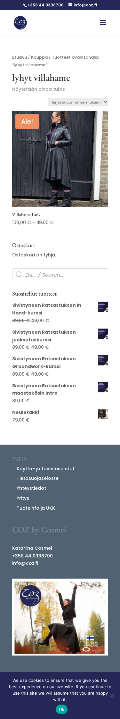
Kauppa (39, 57)
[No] (112, 695)
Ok (62, 709)
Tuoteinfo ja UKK (36, 508)
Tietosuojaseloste (38, 478)
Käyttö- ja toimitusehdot (46, 468)
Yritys (23, 498)
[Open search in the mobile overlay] (60, 274)
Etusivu (19, 57)
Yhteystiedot (31, 488)
